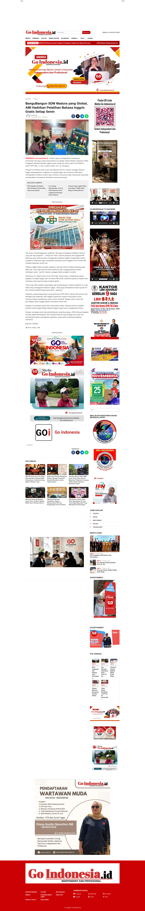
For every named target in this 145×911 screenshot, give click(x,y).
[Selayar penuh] (117, 203)
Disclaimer (45, 899)
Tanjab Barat (97, 527)
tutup (22, 1)
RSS (106, 897)
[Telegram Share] (82, 116)
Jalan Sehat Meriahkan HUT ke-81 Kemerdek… (104, 694)
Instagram (108, 894)
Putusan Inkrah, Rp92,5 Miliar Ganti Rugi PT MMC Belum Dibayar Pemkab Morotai (77, 188)
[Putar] (93, 203)
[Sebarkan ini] (73, 116)
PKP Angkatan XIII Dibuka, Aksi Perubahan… (100, 556)
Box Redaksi (60, 892)
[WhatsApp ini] (87, 116)
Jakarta (96, 513)
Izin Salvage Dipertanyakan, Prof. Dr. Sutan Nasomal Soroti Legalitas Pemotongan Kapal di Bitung (56, 190)
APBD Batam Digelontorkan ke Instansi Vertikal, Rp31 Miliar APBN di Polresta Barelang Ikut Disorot (64, 43)
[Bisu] (114, 203)
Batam (95, 517)
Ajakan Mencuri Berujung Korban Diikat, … (95, 692)
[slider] (103, 202)
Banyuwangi (97, 520)
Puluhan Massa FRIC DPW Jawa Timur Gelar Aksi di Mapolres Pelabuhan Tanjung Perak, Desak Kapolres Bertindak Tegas (79, 480)
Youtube (77, 897)
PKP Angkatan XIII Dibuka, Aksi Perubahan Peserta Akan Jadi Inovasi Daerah (36, 188)
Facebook (78, 894)
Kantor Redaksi (31, 892)
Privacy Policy (30, 899)
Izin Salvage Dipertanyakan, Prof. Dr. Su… (106, 563)
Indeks (27, 895)
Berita (92, 553)
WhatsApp (93, 894)
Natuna (95, 524)
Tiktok (92, 897)
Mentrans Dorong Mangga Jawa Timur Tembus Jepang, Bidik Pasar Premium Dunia (35, 501)
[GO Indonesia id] (41, 32)
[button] (105, 196)
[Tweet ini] (78, 116)
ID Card (43, 892)
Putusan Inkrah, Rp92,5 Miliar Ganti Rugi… (107, 571)
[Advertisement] (16, 33)
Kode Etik (59, 895)
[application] (105, 196)
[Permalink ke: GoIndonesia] (27, 116)
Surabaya (30, 445)
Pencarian (86, 32)
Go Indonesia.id (76, 907)
